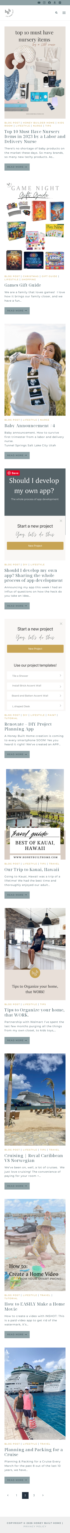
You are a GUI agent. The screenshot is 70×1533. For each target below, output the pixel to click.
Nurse (37, 125)
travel (54, 863)
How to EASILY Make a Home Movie (34, 1306)
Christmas (31, 276)
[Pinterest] (60, 2)
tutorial (11, 718)
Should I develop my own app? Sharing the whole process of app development (33, 575)
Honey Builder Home (39, 122)
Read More (18, 168)
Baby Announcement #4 (29, 425)
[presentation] (35, 72)
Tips (48, 125)
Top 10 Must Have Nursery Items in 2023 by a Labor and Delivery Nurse (35, 136)
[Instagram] (44, 2)
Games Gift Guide (22, 285)
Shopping (29, 279)
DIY (25, 564)
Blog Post (12, 122)
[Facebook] (49, 2)
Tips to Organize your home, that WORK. (34, 1012)
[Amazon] (54, 2)
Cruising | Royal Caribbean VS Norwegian (33, 1158)
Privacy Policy (35, 1526)
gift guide (49, 276)
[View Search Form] (56, 13)
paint (52, 715)
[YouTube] (39, 2)
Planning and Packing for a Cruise (33, 1452)
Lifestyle (23, 125)
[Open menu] (63, 13)
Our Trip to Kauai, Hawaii (31, 869)
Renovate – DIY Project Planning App (28, 726)
